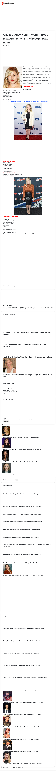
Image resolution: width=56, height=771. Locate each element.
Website (4, 418)
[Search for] (54, 7)
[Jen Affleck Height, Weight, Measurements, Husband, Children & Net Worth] (10, 627)
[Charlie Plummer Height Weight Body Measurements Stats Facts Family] (6, 472)
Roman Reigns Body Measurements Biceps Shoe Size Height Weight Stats (23, 702)
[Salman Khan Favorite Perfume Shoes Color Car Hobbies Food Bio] (7, 725)
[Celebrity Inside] (7, 3)
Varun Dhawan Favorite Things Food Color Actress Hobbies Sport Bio (22, 714)
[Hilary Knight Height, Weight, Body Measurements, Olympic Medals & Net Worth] (10, 676)
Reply (4, 393)
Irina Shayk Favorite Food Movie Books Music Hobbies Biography (20, 461)
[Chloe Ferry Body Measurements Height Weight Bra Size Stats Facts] (7, 527)
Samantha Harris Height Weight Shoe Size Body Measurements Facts (22, 514)
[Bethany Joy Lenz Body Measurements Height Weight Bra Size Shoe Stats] (7, 573)
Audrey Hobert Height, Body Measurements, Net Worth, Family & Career (22, 640)
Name (4, 415)
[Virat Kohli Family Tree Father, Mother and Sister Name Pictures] (7, 749)
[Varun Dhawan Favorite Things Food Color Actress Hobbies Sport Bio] (7, 713)
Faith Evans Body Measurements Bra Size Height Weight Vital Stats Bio (22, 521)
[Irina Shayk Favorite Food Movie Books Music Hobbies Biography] (5, 460)
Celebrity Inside (20, 767)
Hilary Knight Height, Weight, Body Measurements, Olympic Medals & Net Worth (25, 677)
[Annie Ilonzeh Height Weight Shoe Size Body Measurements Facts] (10, 355)
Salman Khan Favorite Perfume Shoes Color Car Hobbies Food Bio (21, 727)
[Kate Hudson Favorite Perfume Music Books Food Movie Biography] (6, 435)
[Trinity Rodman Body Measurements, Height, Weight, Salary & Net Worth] (10, 688)
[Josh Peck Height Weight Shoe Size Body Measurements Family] (7, 492)
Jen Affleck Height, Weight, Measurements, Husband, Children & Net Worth (23, 628)
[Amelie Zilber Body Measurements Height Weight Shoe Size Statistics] (7, 552)
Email (4, 416)
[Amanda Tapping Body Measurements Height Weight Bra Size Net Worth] (6, 448)
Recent (4, 615)
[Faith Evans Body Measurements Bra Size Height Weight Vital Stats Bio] (7, 520)
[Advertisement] (28, 19)
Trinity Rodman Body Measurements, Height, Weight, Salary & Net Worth (23, 690)
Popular (4, 616)
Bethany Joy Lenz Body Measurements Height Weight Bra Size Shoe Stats (23, 575)
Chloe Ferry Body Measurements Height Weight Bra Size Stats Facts (21, 529)
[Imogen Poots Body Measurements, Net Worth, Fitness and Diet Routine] (16, 330)
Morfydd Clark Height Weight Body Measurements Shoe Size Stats (21, 537)
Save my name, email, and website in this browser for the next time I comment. (20, 419)
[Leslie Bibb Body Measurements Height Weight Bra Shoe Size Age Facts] (9, 372)
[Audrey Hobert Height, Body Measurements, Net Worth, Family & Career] (10, 639)
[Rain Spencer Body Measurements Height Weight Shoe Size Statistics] (7, 561)
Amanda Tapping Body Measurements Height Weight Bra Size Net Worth (21, 449)
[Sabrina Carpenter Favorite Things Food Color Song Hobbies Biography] (7, 762)
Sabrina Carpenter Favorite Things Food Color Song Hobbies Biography (22, 763)
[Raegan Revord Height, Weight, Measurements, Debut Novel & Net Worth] (10, 651)
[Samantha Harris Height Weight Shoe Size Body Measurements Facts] (7, 512)
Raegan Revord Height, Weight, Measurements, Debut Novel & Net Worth (23, 653)
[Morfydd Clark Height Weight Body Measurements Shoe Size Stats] (7, 535)
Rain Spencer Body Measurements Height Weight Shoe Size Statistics (22, 562)
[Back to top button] (0, 768)
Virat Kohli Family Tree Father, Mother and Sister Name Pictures (20, 751)
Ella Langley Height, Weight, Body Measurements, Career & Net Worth (22, 506)
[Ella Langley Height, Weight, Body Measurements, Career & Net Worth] (10, 504)
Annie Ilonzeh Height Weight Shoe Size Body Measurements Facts (28, 357)
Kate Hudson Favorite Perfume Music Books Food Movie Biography (20, 437)
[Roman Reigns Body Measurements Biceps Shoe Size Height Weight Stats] (7, 700)
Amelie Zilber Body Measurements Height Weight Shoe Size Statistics (22, 554)
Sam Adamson (6, 45)
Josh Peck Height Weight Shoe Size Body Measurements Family (20, 494)
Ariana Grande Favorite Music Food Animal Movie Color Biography (21, 739)
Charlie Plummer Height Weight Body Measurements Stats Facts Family (21, 474)
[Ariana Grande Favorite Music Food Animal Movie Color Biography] (6, 737)
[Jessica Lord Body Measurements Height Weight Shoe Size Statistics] (9, 342)
